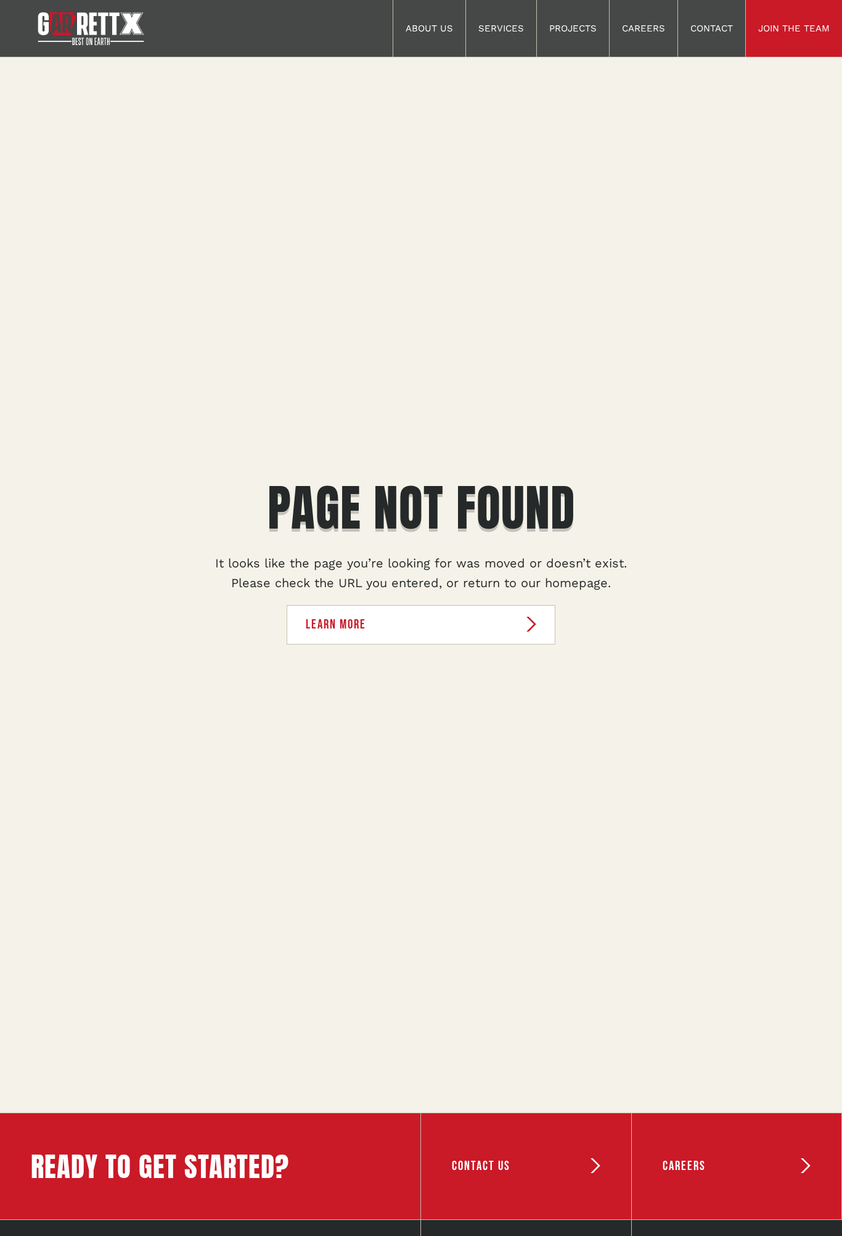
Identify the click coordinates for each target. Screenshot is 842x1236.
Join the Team (794, 28)
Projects (573, 28)
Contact (711, 28)
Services (501, 28)
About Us (429, 28)
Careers (643, 28)
